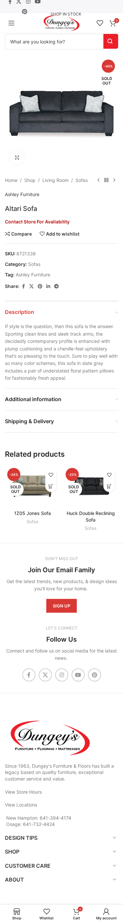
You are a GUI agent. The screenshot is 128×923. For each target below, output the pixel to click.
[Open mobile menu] (11, 23)
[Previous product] (98, 180)
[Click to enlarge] (17, 157)
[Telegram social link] (56, 286)
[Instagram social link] (61, 674)
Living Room (55, 180)
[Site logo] (61, 22)
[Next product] (114, 180)
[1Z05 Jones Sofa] (32, 486)
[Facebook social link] (23, 286)
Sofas (81, 180)
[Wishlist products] (99, 23)
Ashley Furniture (22, 194)
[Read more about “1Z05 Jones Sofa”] (51, 486)
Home (11, 180)
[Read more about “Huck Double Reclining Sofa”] (109, 486)
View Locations (21, 805)
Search (110, 41)
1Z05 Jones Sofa (32, 513)
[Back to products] (106, 180)
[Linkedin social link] (48, 286)
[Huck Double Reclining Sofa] (90, 486)
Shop (29, 180)
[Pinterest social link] (24, 11)
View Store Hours (23, 792)
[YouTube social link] (78, 674)
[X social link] (31, 286)
